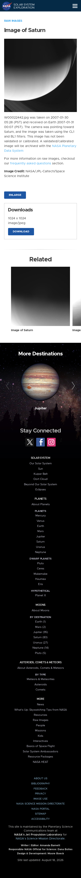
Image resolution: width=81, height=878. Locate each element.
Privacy (40, 793)
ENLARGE (15, 195)
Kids (40, 736)
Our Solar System (40, 463)
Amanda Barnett (50, 845)
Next (72, 386)
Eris (40, 584)
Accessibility (40, 819)
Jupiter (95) (40, 632)
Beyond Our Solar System (40, 484)
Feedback (40, 789)
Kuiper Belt (41, 474)
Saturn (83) (40, 637)
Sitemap (40, 814)
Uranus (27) (40, 642)
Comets (40, 689)
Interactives (40, 741)
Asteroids (40, 684)
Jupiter (40, 408)
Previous (8, 386)
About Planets (40, 504)
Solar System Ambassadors (40, 751)
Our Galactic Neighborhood (22, 15)
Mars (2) (40, 627)
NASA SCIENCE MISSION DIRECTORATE (40, 804)
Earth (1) (40, 621)
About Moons (40, 610)
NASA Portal (40, 809)
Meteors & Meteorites (40, 679)
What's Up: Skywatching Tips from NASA (40, 709)
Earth (40, 526)
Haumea (40, 579)
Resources (40, 715)
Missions (40, 730)
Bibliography (40, 783)
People (40, 725)
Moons (40, 605)
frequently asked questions (30, 163)
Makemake (40, 574)
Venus (40, 521)
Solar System (40, 458)
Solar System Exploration (22, 5)
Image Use (40, 799)
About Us (40, 778)
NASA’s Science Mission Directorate (40, 838)
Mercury (40, 515)
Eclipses (40, 489)
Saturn (40, 541)
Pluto (40, 563)
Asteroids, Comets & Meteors (40, 662)
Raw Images (13, 21)
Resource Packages (40, 756)
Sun (40, 468)
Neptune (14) (40, 647)
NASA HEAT (40, 762)
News (40, 704)
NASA (5, 5)
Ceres (40, 568)
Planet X (40, 595)
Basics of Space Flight (41, 746)
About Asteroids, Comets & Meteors (40, 668)
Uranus (40, 547)
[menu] (75, 6)
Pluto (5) (40, 653)
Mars (40, 531)
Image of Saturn (22, 330)
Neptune (40, 552)
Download (21, 231)
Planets (40, 498)
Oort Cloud (40, 479)
